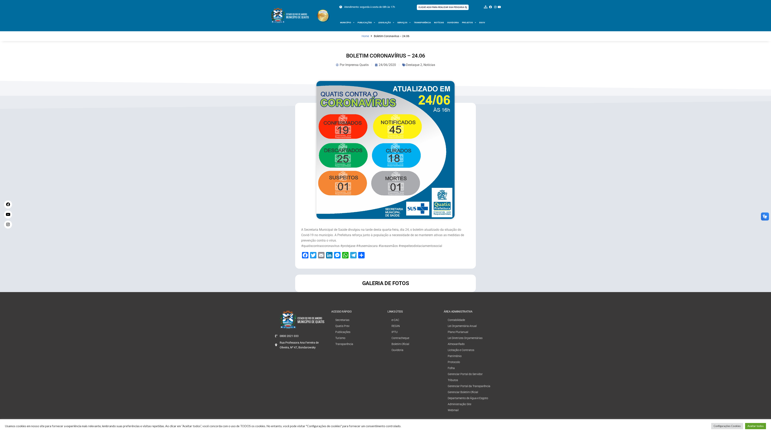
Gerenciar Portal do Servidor (465, 374)
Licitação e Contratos (461, 350)
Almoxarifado (456, 344)
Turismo (340, 338)
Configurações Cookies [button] (727, 426)
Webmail (453, 410)
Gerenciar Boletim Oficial (463, 392)
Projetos (467, 22)
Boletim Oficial (400, 344)
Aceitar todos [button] (756, 426)
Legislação (384, 22)
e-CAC (395, 320)
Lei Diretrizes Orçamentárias (465, 338)
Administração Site (459, 404)
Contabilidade (456, 320)
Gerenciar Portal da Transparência (469, 386)
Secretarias (342, 320)
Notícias (439, 22)
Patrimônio (455, 356)
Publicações (365, 22)
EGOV (482, 22)
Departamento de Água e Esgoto (468, 398)
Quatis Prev (342, 326)
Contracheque (400, 338)
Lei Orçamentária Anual (462, 326)
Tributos (453, 380)
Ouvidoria (453, 22)
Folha (451, 368)
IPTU (395, 332)
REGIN (396, 326)
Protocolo (454, 362)
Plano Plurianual (458, 332)
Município (345, 22)
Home (365, 36)
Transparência (422, 22)
